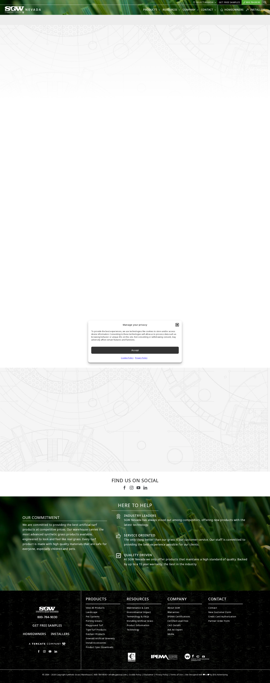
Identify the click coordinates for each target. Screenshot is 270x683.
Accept (135, 350)
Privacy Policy (141, 358)
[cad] (131, 654)
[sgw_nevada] (24, 7)
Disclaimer (148, 674)
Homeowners (34, 634)
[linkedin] (145, 488)
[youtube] (138, 488)
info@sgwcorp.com (118, 674)
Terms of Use (176, 674)
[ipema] (164, 654)
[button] (177, 324)
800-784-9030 (47, 617)
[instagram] (131, 488)
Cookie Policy (127, 358)
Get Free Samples (47, 625)
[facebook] (124, 488)
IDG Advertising (220, 674)
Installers (60, 634)
